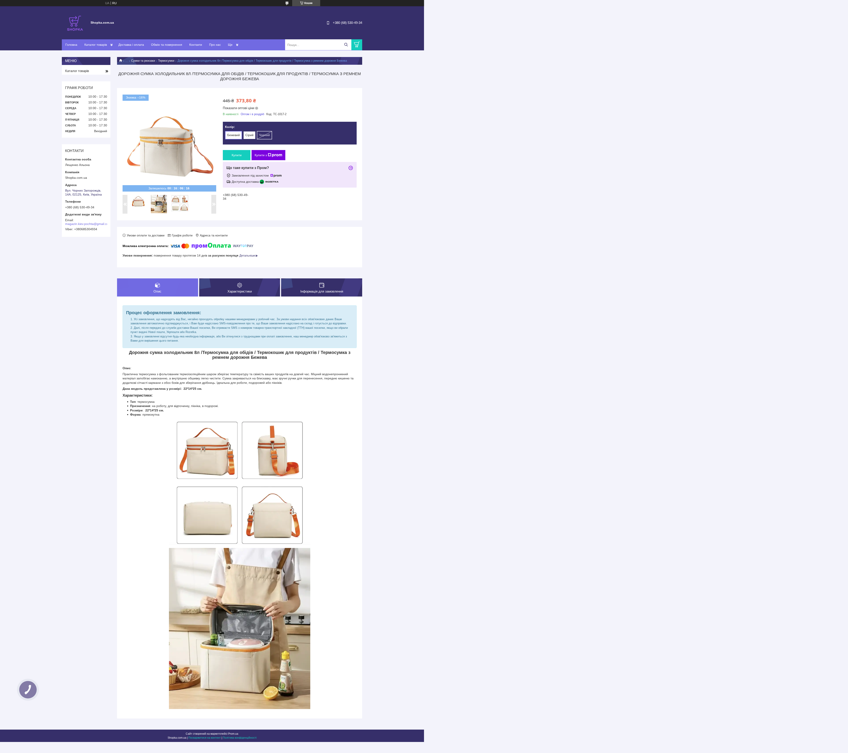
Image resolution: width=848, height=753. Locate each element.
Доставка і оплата (131, 44)
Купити (237, 155)
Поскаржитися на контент (204, 737)
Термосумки (166, 60)
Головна (71, 44)
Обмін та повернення (166, 44)
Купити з (261, 155)
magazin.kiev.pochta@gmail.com (88, 224)
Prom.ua (233, 733)
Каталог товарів (95, 44)
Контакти (195, 44)
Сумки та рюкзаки (143, 60)
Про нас (215, 44)
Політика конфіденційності (240, 737)
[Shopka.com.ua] (75, 22)
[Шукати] (346, 44)
